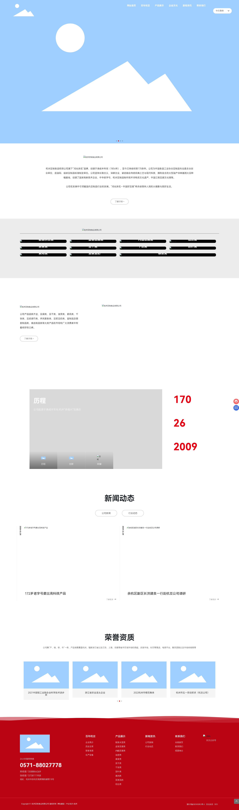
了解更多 (109, 599)
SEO (216, 804)
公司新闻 (106, 513)
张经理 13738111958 (30, 775)
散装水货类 (46, 239)
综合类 (162, 253)
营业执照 (209, 804)
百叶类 (192, 246)
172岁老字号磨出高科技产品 (45, 593)
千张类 (142, 246)
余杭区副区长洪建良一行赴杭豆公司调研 (156, 593)
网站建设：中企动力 (66, 804)
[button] (116, 140)
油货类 (192, 239)
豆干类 (92, 246)
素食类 (43, 246)
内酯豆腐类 (145, 239)
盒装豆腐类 (95, 239)
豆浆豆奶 (94, 253)
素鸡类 (43, 253)
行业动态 (132, 513)
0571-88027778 (41, 765)
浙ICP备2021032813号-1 (196, 804)
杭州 (75, 804)
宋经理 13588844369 (30, 771)
